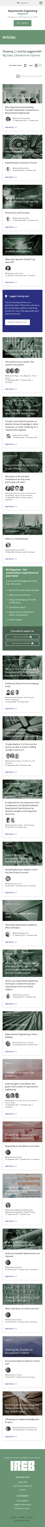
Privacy (30, 1517)
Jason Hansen (25, 995)
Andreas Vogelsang (12, 700)
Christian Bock (25, 118)
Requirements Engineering (22, 13)
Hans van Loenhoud (27, 1043)
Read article (9, 127)
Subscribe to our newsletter (21, 643)
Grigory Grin (24, 933)
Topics (24, 23)
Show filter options (16, 65)
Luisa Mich (21, 550)
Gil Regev (15, 376)
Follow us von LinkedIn (21, 637)
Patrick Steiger (10, 1103)
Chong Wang (9, 495)
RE (22, 3)
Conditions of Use (22, 1521)
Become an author (22, 1508)
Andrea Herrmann (19, 493)
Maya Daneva (31, 493)
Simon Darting (29, 825)
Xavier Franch (29, 697)
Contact (22, 1490)
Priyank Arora (17, 884)
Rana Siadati (16, 761)
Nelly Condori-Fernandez (24, 495)
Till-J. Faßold (24, 435)
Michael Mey (24, 168)
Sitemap (13, 1517)
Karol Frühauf (17, 1157)
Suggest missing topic (17, 322)
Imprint (22, 1517)
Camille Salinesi (18, 273)
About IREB (22, 1482)
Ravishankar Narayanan (28, 1428)
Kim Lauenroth (32, 1101)
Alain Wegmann (25, 376)
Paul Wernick (27, 761)
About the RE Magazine (22, 1486)
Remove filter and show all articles (30, 76)
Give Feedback (22, 1501)
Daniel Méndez (17, 697)
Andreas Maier (17, 825)
